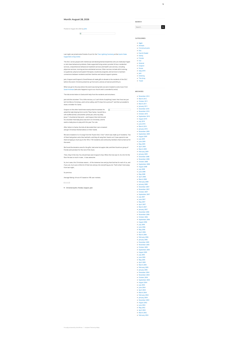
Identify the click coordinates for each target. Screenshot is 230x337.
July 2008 (142, 169)
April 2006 (142, 232)
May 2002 (142, 308)
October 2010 (143, 114)
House (141, 68)
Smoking (142, 76)
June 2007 (142, 199)
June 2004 (142, 287)
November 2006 (144, 214)
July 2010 (142, 121)
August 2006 (143, 222)
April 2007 (142, 204)
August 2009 (143, 136)
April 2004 (142, 290)
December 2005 (144, 242)
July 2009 (142, 139)
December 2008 (144, 157)
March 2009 (143, 149)
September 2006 (144, 220)
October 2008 (143, 162)
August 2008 (143, 167)
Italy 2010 (142, 71)
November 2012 (144, 96)
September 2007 (144, 194)
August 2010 (143, 119)
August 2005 (143, 252)
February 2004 (143, 295)
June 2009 (142, 141)
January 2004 (143, 298)
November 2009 (144, 131)
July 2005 (142, 255)
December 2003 (144, 300)
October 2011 (143, 101)
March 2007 (143, 207)
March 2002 (143, 313)
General (141, 63)
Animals (141, 46)
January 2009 (143, 154)
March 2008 (143, 179)
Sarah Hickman (69, 89)
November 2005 (144, 245)
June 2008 (142, 172)
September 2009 (144, 134)
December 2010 (144, 109)
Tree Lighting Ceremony (105, 54)
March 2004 (143, 292)
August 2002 (143, 303)
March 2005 (143, 265)
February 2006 (143, 237)
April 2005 (142, 262)
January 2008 (143, 184)
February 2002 (143, 315)
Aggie (140, 43)
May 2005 (142, 260)
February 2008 (143, 182)
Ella (140, 51)
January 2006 (143, 240)
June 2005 (142, 257)
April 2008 (142, 177)
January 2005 (143, 270)
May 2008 (142, 174)
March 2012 (143, 99)
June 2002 (142, 305)
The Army (142, 78)
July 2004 (142, 285)
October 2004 (143, 277)
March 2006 (143, 235)
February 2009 (143, 152)
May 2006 (142, 230)
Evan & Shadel (143, 53)
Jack (91, 188)
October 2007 (143, 192)
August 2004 (143, 282)
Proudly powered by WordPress (73, 327)
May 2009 (142, 144)
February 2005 (143, 267)
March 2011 (143, 104)
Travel (141, 81)
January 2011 (143, 106)
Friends (80, 188)
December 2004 (144, 272)
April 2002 (142, 310)
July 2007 (142, 197)
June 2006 (142, 227)
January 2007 (143, 209)
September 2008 (144, 164)
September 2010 (144, 116)
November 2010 (144, 111)
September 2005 (144, 250)
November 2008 (144, 159)
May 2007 (142, 202)
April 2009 (142, 147)
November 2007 (144, 189)
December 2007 (144, 187)
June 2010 (142, 124)
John (85, 29)
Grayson (86, 188)
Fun (140, 61)
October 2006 (143, 217)
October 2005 (143, 247)
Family (141, 56)
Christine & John (71, 188)
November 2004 (144, 275)
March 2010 (143, 126)
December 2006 (144, 212)
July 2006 (142, 225)
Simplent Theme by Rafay (92, 327)
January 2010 (143, 129)
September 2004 (144, 280)
